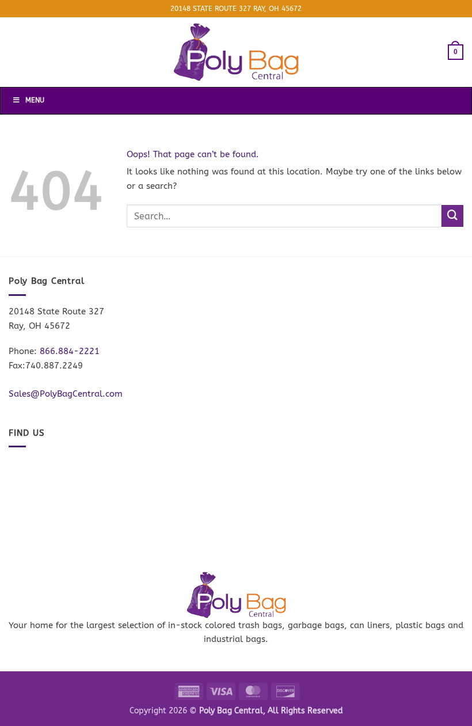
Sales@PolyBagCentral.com (66, 394)
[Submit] (452, 216)
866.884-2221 (70, 351)
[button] (455, 51)
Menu (34, 100)
